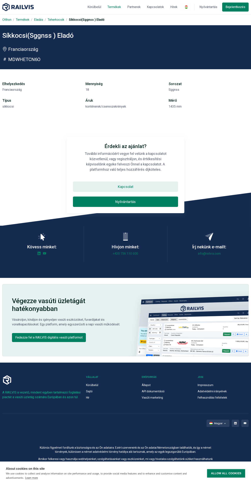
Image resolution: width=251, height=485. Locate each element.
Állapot (146, 385)
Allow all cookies (226, 473)
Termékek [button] (114, 7)
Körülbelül (92, 385)
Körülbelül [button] (94, 7)
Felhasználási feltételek (212, 397)
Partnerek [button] (134, 7)
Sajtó (89, 391)
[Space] (18, 7)
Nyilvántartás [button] (208, 7)
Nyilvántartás (125, 202)
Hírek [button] (173, 7)
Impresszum (205, 385)
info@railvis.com (209, 253)
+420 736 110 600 (125, 253)
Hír (87, 397)
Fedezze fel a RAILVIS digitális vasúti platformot (49, 337)
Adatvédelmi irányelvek (212, 391)
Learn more (31, 477)
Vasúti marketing (152, 397)
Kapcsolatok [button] (155, 7)
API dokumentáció (153, 391)
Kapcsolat (125, 187)
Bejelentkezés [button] (235, 7)
